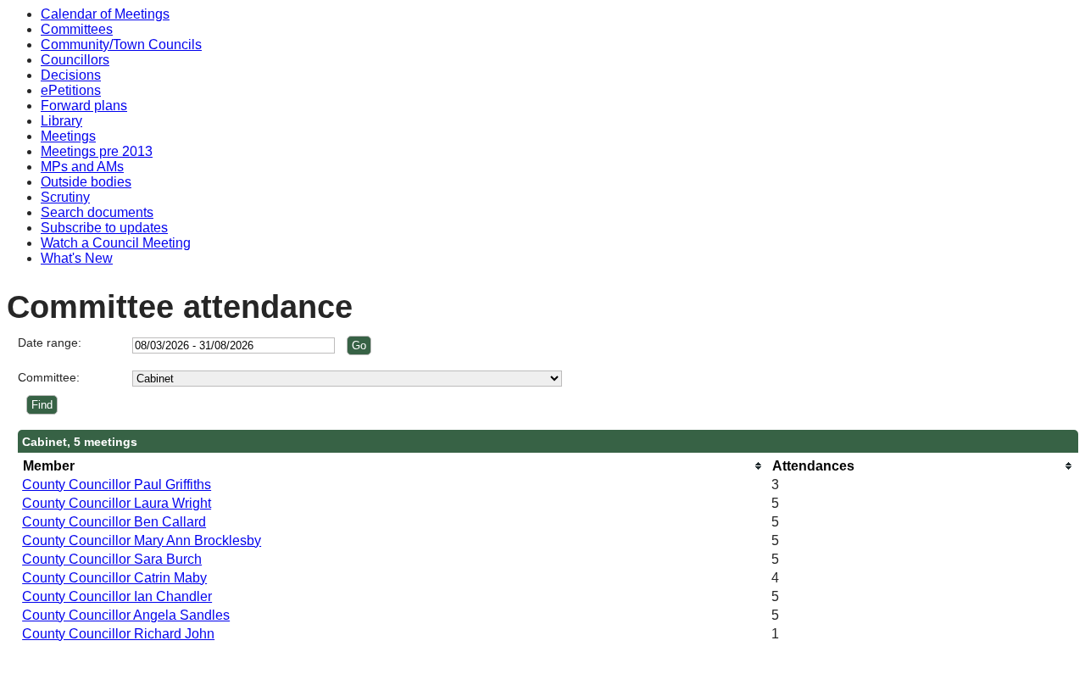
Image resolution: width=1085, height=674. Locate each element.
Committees (77, 29)
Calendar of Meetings (105, 14)
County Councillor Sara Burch (112, 559)
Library (61, 121)
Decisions (71, 75)
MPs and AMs (82, 166)
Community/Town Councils (121, 44)
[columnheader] (392, 466)
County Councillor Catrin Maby (114, 578)
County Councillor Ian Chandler (117, 596)
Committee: (49, 377)
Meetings (68, 136)
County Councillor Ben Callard (114, 522)
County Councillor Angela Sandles (126, 615)
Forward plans (84, 105)
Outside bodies (86, 182)
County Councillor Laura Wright (116, 503)
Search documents (97, 212)
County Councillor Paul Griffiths (116, 484)
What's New (77, 258)
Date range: (49, 342)
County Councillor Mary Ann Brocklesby (141, 540)
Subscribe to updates (104, 227)
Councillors (75, 60)
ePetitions (71, 90)
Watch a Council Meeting (116, 243)
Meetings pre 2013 (97, 151)
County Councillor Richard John (118, 634)
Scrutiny (65, 197)
